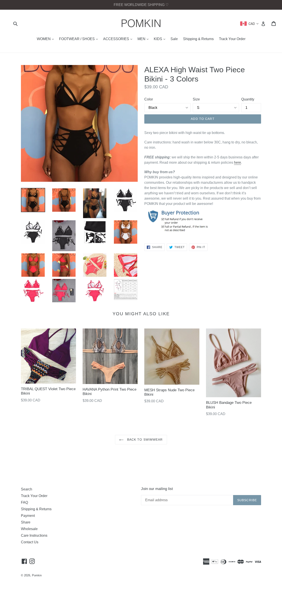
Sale (174, 39)
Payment (28, 516)
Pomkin (37, 575)
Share (25, 522)
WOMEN (46, 39)
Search (26, 489)
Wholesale (29, 529)
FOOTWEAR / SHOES (79, 39)
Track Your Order (232, 39)
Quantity (247, 99)
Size (196, 99)
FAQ (24, 502)
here (237, 162)
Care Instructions (34, 535)
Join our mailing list (157, 489)
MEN (144, 39)
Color (148, 99)
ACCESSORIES (118, 39)
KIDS (160, 39)
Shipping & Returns (198, 39)
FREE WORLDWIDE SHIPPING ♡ (141, 5)
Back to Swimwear (144, 439)
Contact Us (29, 542)
